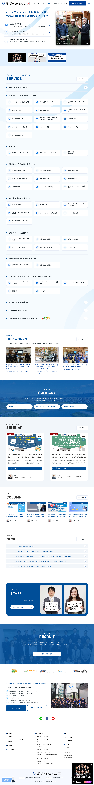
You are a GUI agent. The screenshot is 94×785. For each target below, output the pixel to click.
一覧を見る (81, 79)
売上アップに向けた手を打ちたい (44, 739)
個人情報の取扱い (68, 757)
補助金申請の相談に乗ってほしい (44, 752)
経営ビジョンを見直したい (42, 749)
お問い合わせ (78, 3)
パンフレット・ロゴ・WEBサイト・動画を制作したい (48, 755)
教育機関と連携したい (18, 310)
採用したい (39, 741)
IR (66, 3)
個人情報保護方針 (68, 755)
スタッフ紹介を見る (19, 607)
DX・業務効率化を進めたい (42, 746)
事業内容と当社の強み (70, 406)
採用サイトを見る (47, 654)
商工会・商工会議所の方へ (19, 302)
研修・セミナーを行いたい (19, 87)
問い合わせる (16, 708)
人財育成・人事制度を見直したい (44, 744)
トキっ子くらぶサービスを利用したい (45, 763)
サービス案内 (44, 3)
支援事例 (55, 3)
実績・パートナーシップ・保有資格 (45, 406)
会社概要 (11, 406)
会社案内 (36, 3)
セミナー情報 (61, 3)
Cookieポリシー (67, 760)
